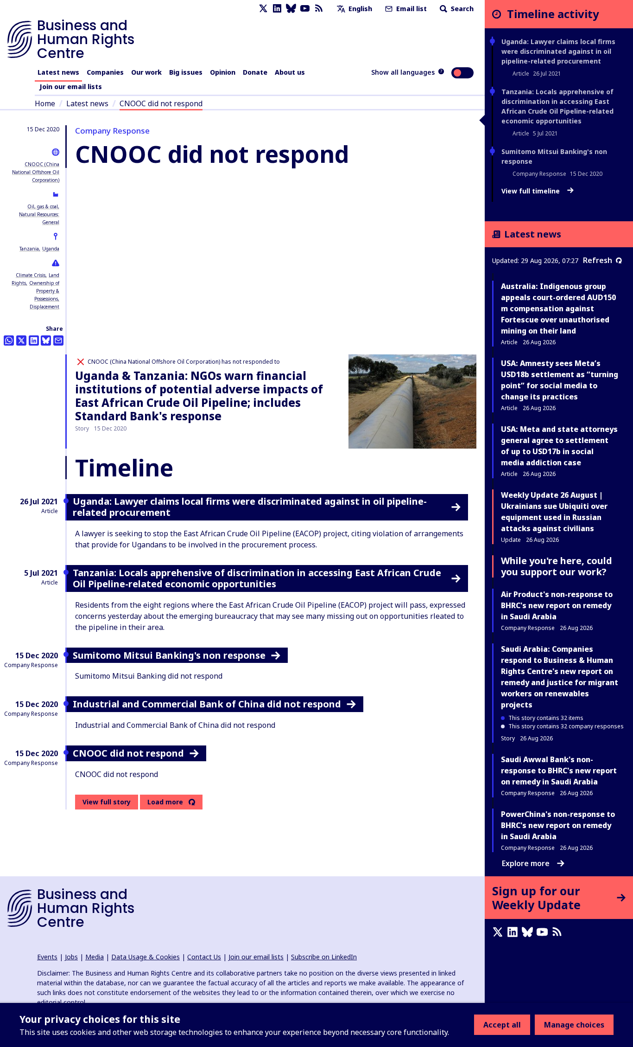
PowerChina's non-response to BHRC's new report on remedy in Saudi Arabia (558, 825)
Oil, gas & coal (42, 206)
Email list (410, 8)
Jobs (71, 956)
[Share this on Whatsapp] (9, 340)
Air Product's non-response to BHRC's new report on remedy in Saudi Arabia (557, 605)
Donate (255, 72)
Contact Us (204, 956)
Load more (165, 802)
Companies (105, 72)
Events (47, 956)
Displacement (44, 306)
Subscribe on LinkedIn (324, 956)
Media (94, 956)
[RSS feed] (318, 8)
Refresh (597, 260)
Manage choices (574, 1025)
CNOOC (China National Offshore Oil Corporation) (35, 172)
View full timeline (531, 191)
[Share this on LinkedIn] (34, 340)
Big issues (186, 72)
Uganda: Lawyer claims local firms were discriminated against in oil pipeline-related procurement (558, 51)
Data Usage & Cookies (145, 956)
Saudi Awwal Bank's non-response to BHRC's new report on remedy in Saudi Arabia (559, 770)
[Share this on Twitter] (21, 340)
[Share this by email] (58, 340)
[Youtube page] (304, 8)
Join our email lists (70, 86)
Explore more (526, 863)
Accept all (502, 1025)
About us (290, 72)
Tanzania (29, 248)
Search (461, 8)
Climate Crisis (30, 275)
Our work (146, 72)
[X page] (263, 8)
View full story (106, 801)
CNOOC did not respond (161, 103)
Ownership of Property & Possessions (44, 291)
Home (45, 103)
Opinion (222, 72)
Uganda (50, 248)
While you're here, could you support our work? (556, 566)
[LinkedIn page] (277, 8)
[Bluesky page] (291, 8)
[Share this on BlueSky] (46, 340)
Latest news (58, 72)
